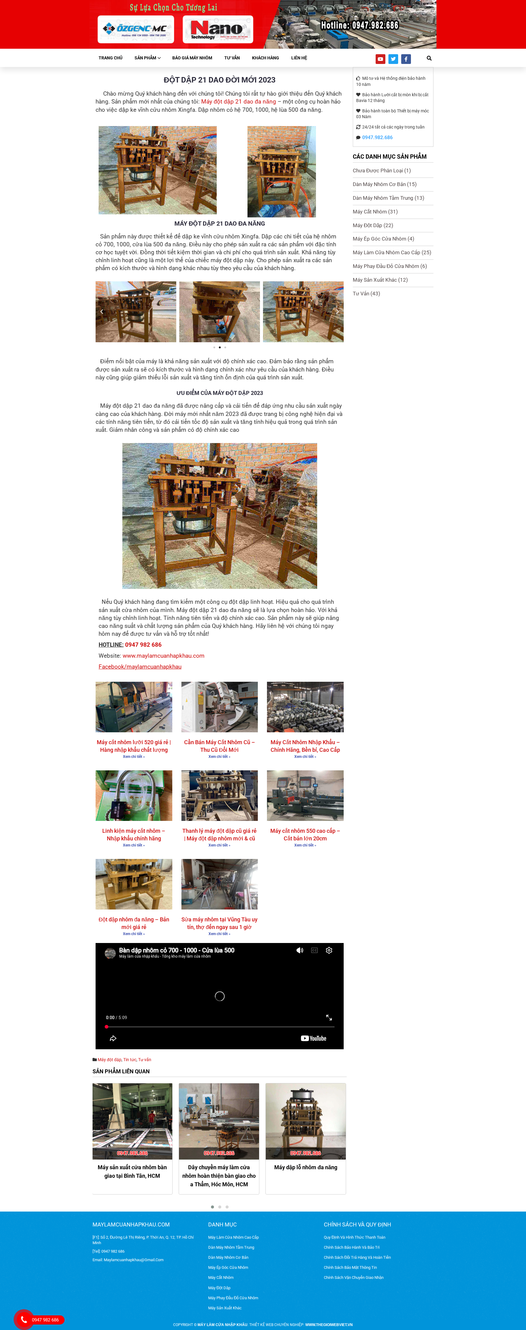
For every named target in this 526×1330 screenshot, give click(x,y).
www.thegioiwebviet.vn (329, 1325)
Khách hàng (265, 57)
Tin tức (129, 1059)
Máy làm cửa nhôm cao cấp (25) (392, 252)
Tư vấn (232, 57)
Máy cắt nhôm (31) (375, 212)
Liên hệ (299, 57)
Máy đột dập (109, 1059)
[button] (102, 312)
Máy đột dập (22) (373, 225)
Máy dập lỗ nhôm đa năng (219, 1167)
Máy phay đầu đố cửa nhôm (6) (390, 266)
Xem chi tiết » (134, 757)
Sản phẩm (145, 57)
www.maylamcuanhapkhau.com (164, 656)
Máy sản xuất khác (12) (380, 280)
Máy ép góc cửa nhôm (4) (383, 239)
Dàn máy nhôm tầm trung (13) (388, 198)
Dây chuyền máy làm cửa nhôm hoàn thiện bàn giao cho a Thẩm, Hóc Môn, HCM (132, 1176)
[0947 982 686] (22, 1317)
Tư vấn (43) (366, 293)
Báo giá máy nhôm (192, 57)
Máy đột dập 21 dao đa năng (238, 101)
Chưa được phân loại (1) (382, 170)
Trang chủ (110, 57)
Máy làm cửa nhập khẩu (222, 1325)
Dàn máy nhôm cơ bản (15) (385, 184)
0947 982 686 (143, 645)
